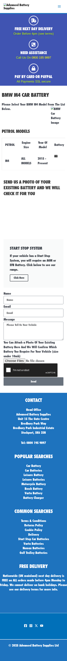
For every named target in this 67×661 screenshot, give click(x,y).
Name (7, 293)
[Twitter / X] (36, 625)
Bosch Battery (34, 488)
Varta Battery (33, 493)
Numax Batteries (33, 548)
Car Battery (33, 466)
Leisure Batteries (34, 479)
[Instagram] (31, 625)
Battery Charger (33, 498)
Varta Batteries (34, 543)
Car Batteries (33, 470)
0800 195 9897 (41, 57)
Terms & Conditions (33, 521)
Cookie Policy (33, 530)
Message (9, 319)
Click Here (19, 277)
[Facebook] (25, 625)
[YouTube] (41, 625)
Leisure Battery (33, 475)
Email (7, 306)
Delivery (33, 534)
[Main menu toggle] (59, 6)
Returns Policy (33, 525)
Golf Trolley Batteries (33, 553)
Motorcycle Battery (33, 484)
